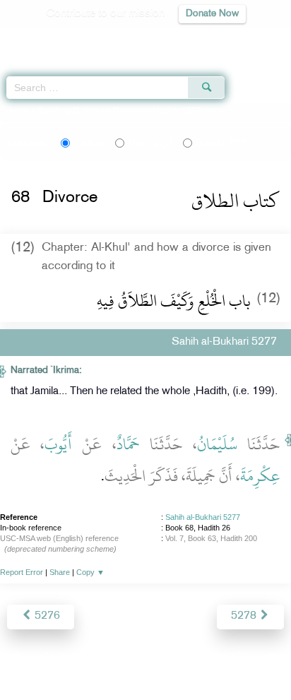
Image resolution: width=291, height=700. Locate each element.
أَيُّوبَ (58, 444)
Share (59, 572)
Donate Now (212, 13)
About (29, 658)
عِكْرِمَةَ (260, 476)
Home (16, 111)
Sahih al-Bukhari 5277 (202, 517)
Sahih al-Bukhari (70, 111)
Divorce (128, 111)
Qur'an (82, 39)
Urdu (150, 143)
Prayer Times (193, 39)
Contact (215, 658)
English (89, 143)
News (65, 658)
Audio (250, 39)
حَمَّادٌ (128, 444)
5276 (46, 616)
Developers (162, 658)
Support (107, 658)
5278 (245, 616)
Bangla (221, 143)
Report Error (21, 572)
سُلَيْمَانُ (217, 444)
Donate (260, 658)
